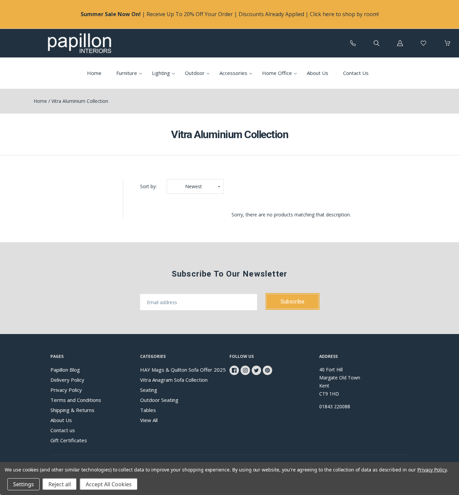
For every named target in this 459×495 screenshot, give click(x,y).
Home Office (277, 73)
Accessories (233, 73)
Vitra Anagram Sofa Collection (174, 379)
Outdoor (195, 73)
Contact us (62, 430)
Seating (148, 389)
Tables (148, 410)
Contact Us (356, 73)
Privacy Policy (66, 389)
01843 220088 (334, 406)
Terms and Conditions (75, 400)
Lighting (161, 73)
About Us (317, 73)
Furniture (126, 73)
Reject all (59, 484)
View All (149, 420)
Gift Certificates (68, 440)
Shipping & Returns (72, 410)
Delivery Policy (67, 379)
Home (94, 73)
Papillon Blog (65, 369)
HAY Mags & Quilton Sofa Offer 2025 (183, 369)
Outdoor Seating (159, 400)
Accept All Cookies (109, 484)
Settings (23, 484)
